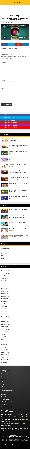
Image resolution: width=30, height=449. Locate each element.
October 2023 (4, 326)
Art (2, 250)
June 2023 (4, 337)
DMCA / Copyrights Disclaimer (8, 401)
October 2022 (4, 357)
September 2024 (5, 298)
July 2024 (3, 303)
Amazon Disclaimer (6, 399)
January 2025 (4, 291)
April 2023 (4, 342)
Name (3, 80)
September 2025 (5, 273)
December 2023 (5, 321)
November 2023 (5, 324)
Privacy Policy (4, 404)
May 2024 (3, 309)
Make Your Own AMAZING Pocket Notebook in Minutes (15, 414)
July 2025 (3, 275)
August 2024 (4, 301)
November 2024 (5, 296)
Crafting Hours (5, 253)
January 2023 (4, 349)
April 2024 (4, 311)
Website (3, 95)
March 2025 (4, 286)
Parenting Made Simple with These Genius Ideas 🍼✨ (14, 416)
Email (3, 88)
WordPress (12, 444)
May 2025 (3, 281)
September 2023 (5, 329)
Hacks (2, 258)
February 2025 (5, 288)
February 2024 (5, 316)
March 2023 (4, 344)
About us (3, 396)
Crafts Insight (16, 2)
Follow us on (10, 115)
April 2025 (4, 283)
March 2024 (4, 314)
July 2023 (3, 334)
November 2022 (5, 354)
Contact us (4, 394)
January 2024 (4, 319)
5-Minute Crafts (7, 23)
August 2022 (4, 362)
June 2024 (4, 306)
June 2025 (4, 278)
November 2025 (5, 270)
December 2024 (5, 293)
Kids (2, 261)
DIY (2, 255)
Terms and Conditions (6, 406)
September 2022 (5, 359)
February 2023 (5, 347)
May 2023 (3, 339)
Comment (4, 62)
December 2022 (5, 352)
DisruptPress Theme (21, 444)
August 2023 (4, 331)
